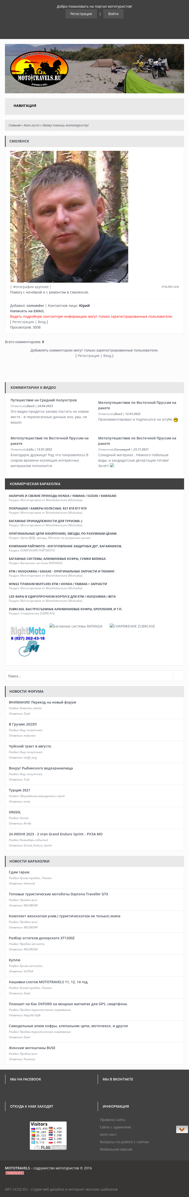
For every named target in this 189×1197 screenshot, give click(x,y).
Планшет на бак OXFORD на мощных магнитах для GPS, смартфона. (68, 1003)
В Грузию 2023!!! (23, 724)
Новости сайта (31, 708)
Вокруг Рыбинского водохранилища (41, 768)
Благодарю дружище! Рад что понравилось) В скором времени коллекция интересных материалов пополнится (49, 460)
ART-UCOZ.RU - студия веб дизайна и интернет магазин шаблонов (61, 1189)
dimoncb (29, 883)
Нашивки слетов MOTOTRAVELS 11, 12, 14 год (48, 982)
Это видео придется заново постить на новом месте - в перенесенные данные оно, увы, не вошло (50, 417)
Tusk (27, 779)
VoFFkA (28, 971)
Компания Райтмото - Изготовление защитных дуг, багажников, (65, 546)
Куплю (14, 960)
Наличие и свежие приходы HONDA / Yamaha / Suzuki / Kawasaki (62, 496)
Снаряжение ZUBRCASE (37, 613)
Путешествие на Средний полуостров (44, 400)
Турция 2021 (19, 790)
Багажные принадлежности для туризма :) (45, 521)
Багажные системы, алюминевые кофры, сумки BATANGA (57, 559)
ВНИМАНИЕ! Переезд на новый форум (42, 702)
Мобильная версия (116, 1149)
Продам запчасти (32, 944)
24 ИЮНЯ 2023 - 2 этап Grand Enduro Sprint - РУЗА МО (56, 834)
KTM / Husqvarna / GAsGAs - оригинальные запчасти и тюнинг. (62, 571)
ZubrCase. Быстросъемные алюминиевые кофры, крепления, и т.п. (65, 609)
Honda (24, 818)
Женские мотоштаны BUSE (32, 1047)
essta (27, 801)
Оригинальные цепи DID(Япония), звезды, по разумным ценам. (63, 533)
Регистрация (81, 13)
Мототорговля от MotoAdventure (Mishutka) (51, 500)
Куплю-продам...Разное (36, 878)
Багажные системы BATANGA (41, 563)
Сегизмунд (122, 449)
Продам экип (28, 900)
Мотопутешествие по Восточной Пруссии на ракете (137, 405)
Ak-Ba (27, 823)
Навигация (25, 105)
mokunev (30, 735)
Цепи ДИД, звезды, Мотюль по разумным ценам (55, 538)
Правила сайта (112, 1119)
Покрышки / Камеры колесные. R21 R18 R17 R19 (48, 508)
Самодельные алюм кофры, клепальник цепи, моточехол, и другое (68, 1025)
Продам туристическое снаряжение (45, 1010)
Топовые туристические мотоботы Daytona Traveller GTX (58, 894)
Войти (113, 13)
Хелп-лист (31, 125)
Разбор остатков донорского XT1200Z (42, 938)
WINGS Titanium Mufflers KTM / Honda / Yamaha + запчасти (58, 584)
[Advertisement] (94, 369)
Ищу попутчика (31, 730)
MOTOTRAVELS (17, 1168)
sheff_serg (30, 757)
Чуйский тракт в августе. (30, 746)
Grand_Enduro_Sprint (38, 845)
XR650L (15, 812)
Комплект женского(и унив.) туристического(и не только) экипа (64, 916)
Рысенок (29, 1059)
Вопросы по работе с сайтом (124, 1141)
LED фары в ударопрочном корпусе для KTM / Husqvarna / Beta (62, 596)
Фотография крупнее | (32, 286)
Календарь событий (34, 840)
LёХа (30, 449)
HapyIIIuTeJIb (32, 1015)
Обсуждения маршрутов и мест (42, 796)
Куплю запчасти (31, 966)
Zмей (30, 406)
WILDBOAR (31, 905)
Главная (15, 125)
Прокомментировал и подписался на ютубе (135, 419)
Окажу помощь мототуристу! (65, 125)
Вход (42, 321)
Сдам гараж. (19, 872)
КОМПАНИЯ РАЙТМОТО (37, 550)
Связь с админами (115, 1127)
